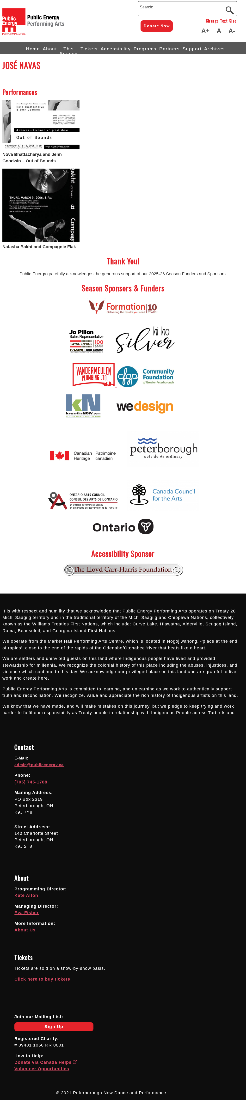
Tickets (89, 48)
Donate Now (157, 26)
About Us (25, 930)
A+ (205, 30)
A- (231, 30)
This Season (69, 50)
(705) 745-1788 (30, 782)
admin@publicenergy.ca (39, 765)
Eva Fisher (26, 912)
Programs (145, 48)
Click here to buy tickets (42, 979)
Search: (146, 7)
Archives (214, 48)
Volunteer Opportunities (41, 1068)
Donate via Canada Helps (43, 1062)
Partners (169, 48)
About (50, 48)
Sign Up (38, 1027)
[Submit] (230, 10)
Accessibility (116, 48)
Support (192, 48)
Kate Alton (26, 895)
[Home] (50, 33)
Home (33, 48)
